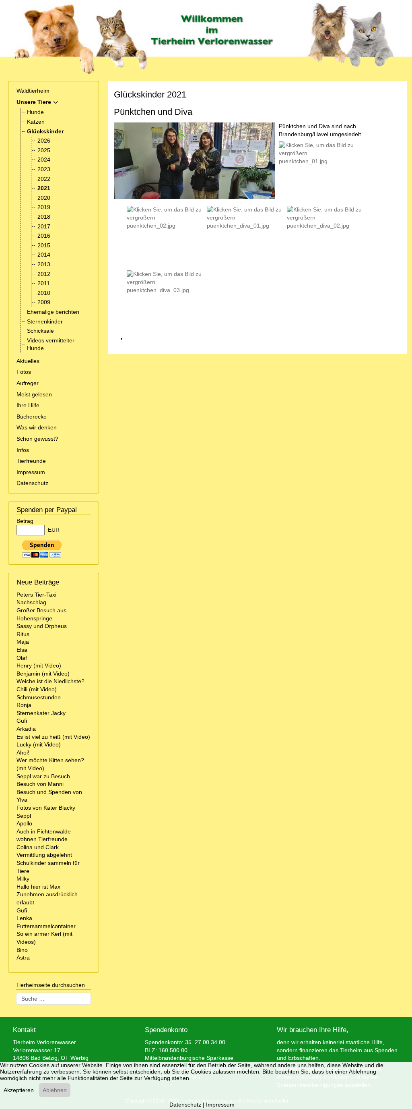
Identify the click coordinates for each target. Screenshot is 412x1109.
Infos (22, 450)
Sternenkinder (45, 321)
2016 (43, 235)
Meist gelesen (34, 394)
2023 (43, 169)
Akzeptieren (19, 1090)
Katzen (36, 121)
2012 (43, 274)
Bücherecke (31, 416)
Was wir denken (36, 427)
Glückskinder (45, 131)
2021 (43, 188)
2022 (43, 179)
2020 (43, 198)
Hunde (35, 112)
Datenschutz (32, 483)
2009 (43, 302)
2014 (43, 254)
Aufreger (27, 383)
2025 (43, 150)
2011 (43, 283)
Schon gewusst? (37, 438)
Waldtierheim (32, 90)
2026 (43, 140)
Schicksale (40, 331)
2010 (43, 293)
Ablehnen (55, 1090)
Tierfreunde (31, 461)
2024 (43, 159)
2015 (43, 245)
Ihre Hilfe (27, 405)
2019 (43, 207)
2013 (43, 264)
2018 (43, 217)
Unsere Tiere (33, 102)
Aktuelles (27, 361)
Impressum (30, 472)
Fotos (23, 372)
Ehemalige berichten (53, 312)
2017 (43, 226)
